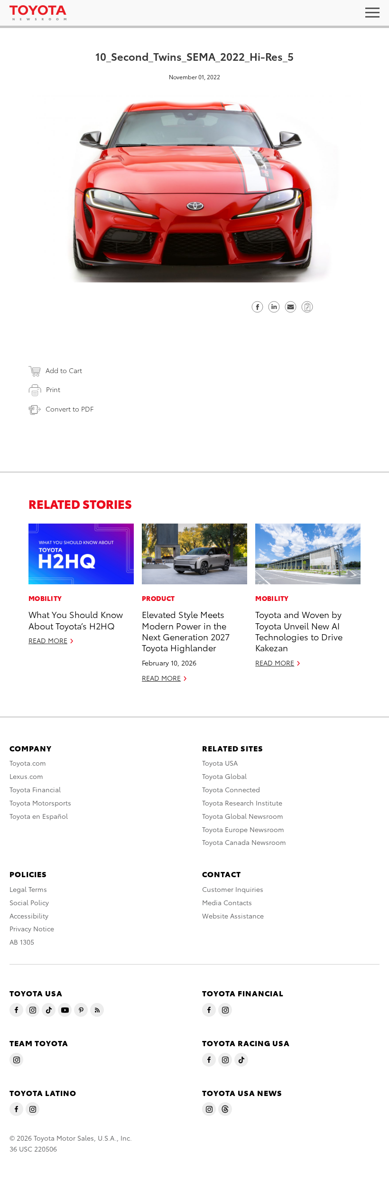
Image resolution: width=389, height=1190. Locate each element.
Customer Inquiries (232, 889)
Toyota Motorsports (40, 802)
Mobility (45, 598)
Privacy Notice (31, 928)
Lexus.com (26, 776)
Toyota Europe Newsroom (243, 829)
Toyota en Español (38, 816)
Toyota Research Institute (242, 802)
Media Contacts (227, 902)
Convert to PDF (69, 408)
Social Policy (29, 902)
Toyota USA (220, 763)
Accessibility (28, 915)
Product (158, 598)
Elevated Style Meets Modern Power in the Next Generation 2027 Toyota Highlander (186, 630)
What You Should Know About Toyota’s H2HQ (75, 619)
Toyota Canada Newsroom (244, 842)
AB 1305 (21, 941)
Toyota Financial (35, 789)
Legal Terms (28, 889)
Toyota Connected (231, 789)
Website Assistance (233, 915)
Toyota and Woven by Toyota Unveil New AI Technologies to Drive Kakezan (299, 630)
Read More (47, 640)
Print (53, 389)
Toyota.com (27, 763)
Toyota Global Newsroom (242, 816)
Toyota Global (224, 776)
